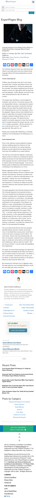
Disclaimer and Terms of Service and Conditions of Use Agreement (17, 463)
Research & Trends (8, 59)
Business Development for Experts (19, 402)
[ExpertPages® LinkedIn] (9, 496)
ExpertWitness (24, 57)
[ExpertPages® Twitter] (7, 496)
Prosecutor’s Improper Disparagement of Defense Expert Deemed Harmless (9, 310)
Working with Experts (19, 417)
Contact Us (7, 482)
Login (6, 488)
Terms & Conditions (10, 477)
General (19, 409)
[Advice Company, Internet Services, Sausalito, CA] (19, 440)
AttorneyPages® (21, 446)
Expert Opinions (15, 57)
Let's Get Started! (18, 330)
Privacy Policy (30, 464)
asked (4, 124)
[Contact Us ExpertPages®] (5, 496)
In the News (19, 412)
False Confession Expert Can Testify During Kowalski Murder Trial (18, 392)
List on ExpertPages (10, 491)
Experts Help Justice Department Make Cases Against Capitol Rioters (18, 380)
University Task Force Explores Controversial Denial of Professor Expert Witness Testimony (17, 375)
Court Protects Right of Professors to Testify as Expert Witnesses (16, 369)
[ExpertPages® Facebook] (6, 496)
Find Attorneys (8, 493)
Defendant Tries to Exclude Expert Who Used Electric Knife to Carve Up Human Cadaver (18, 386)
